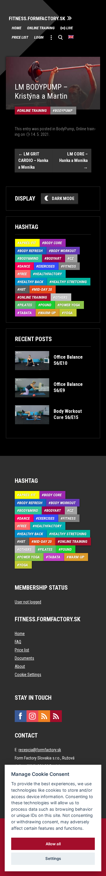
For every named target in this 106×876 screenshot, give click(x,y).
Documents (24, 658)
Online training (40, 28)
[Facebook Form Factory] (20, 716)
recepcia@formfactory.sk (40, 749)
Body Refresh (31, 251)
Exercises (46, 266)
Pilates (25, 305)
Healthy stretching (69, 282)
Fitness (69, 266)
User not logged (28, 602)
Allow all (53, 843)
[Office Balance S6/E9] (52, 401)
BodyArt (54, 258)
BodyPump (63, 110)
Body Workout (63, 251)
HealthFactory (48, 274)
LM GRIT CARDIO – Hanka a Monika (33, 160)
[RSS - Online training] (56, 716)
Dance (24, 266)
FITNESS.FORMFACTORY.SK (37, 18)
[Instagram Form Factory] (32, 716)
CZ (71, 258)
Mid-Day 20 (43, 289)
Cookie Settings (28, 674)
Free (23, 274)
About (20, 666)
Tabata (25, 313)
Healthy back (31, 282)
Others (61, 297)
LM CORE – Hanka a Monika (73, 160)
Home (16, 28)
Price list (20, 37)
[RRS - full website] (44, 716)
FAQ (18, 641)
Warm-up (48, 313)
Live (69, 28)
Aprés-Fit (27, 243)
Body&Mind (28, 258)
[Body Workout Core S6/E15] (52, 428)
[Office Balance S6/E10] (52, 374)
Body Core (53, 243)
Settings (53, 858)
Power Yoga (69, 305)
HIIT (22, 289)
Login (39, 37)
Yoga (68, 313)
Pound (45, 305)
